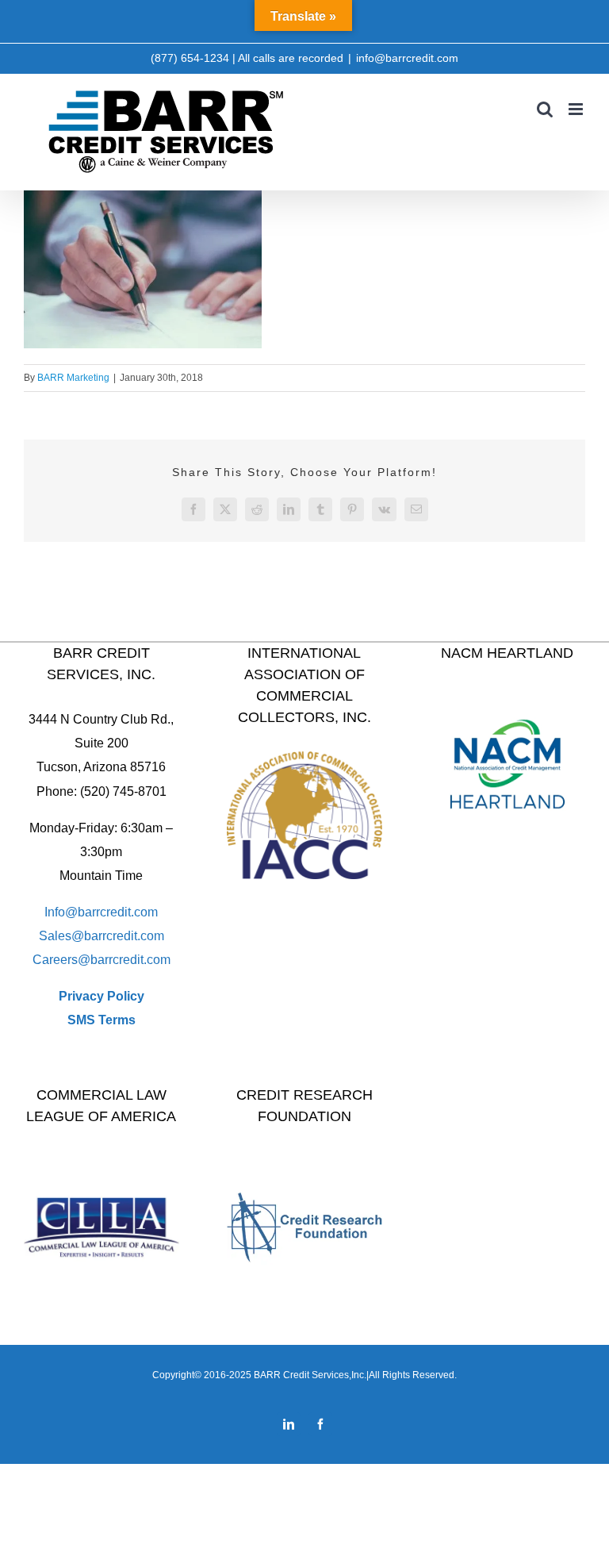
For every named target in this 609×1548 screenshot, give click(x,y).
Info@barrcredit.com (101, 912)
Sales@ (61, 936)
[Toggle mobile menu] (577, 109)
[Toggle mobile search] (545, 109)
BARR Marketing (73, 377)
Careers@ (61, 959)
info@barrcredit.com (407, 58)
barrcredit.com (124, 936)
